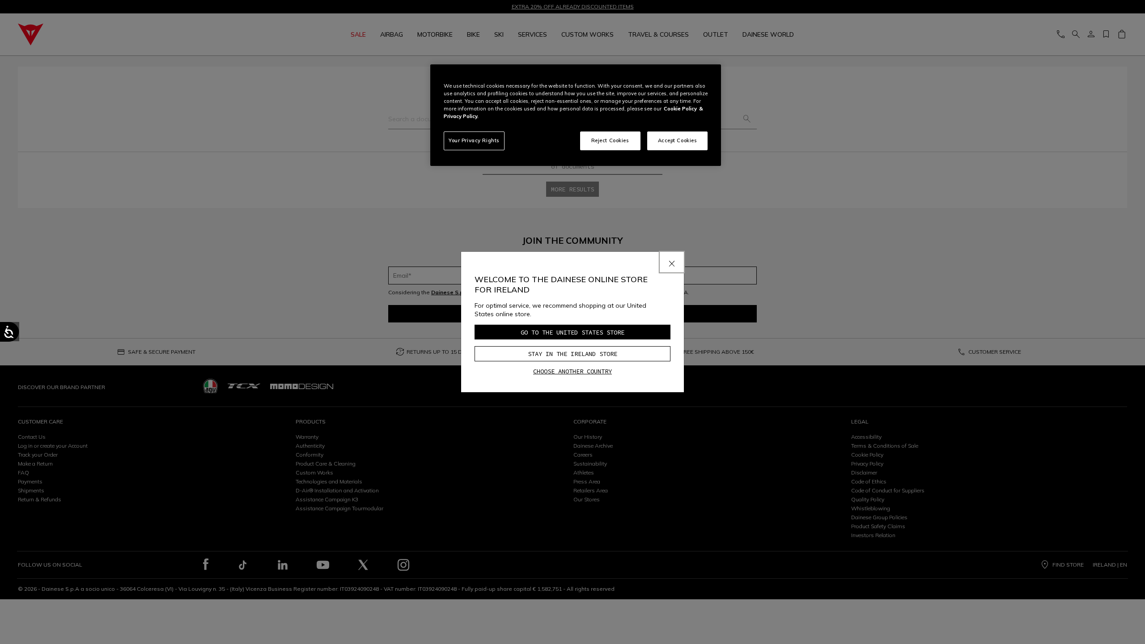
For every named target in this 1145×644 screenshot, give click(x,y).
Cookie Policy (680, 109)
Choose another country (572, 371)
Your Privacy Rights (474, 140)
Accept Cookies (677, 140)
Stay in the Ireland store (572, 354)
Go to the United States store (572, 332)
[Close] (672, 262)
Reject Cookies (610, 140)
